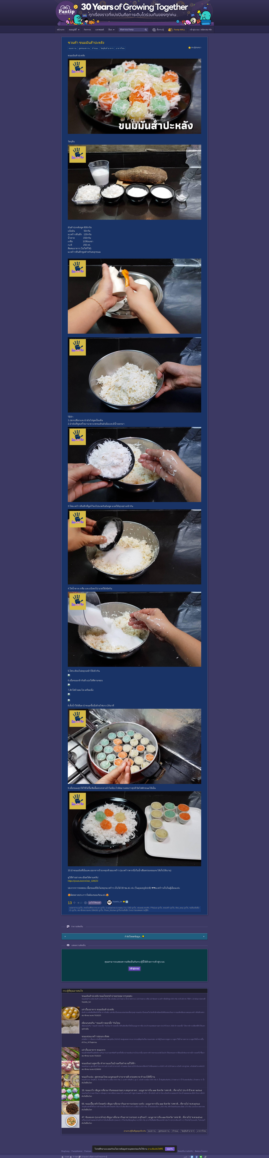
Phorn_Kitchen (110, 910)
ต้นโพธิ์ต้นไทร (87, 1083)
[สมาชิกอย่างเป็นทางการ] (124, 902)
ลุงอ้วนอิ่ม (85, 1029)
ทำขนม (95, 48)
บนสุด (66, 1157)
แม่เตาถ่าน (73, 908)
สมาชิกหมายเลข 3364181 (87, 910)
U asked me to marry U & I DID (118, 908)
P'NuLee (153, 908)
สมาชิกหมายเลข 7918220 (91, 1015)
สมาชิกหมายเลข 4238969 (91, 1069)
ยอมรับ (170, 1149)
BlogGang (65, 1151)
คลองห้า (166, 908)
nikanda (140, 908)
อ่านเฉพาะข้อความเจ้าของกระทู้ (94, 1157)
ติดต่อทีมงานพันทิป (185, 1151)
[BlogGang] (127, 902)
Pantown (87, 1151)
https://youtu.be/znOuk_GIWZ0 (83, 881)
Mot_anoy (180, 908)
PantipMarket (76, 1151)
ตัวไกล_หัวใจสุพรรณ (89, 1042)
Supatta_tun (117, 902)
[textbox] (133, 30)
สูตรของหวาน (84, 48)
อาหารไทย (120, 48)
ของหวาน (72, 48)
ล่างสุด (75, 1157)
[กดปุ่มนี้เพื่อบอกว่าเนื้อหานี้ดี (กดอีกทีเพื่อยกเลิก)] (74, 902)
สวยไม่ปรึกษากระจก (92, 908)
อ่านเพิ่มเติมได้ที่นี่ (155, 1149)
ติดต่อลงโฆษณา (201, 1151)
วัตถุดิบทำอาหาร (106, 48)
